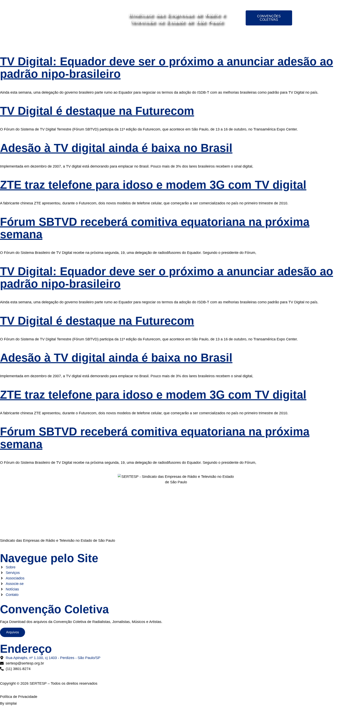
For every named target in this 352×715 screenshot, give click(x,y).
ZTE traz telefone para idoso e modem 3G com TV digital (153, 184)
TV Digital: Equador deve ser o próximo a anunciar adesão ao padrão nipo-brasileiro (166, 67)
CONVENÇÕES (215, 39)
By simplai (8, 703)
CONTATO (270, 39)
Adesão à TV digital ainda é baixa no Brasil (116, 147)
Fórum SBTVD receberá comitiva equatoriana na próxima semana (154, 228)
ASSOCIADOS (151, 39)
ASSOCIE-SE (183, 39)
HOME (78, 39)
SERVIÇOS (122, 39)
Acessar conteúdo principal (176, 3)
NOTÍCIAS (244, 39)
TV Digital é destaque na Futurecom (97, 110)
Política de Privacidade (18, 697)
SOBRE (98, 39)
